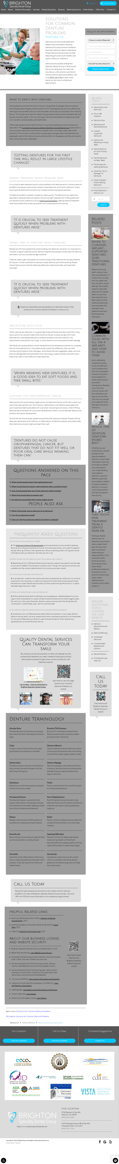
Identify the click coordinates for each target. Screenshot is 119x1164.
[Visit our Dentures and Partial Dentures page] (46, 704)
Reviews (61, 9)
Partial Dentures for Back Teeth (100, 159)
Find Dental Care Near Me (100, 659)
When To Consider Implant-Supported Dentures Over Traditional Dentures (101, 253)
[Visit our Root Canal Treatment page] (66, 704)
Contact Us (111, 9)
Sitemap (18, 1142)
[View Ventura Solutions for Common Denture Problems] (20, 74)
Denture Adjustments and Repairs (100, 626)
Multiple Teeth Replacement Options (99, 646)
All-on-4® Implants (98, 114)
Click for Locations (19, 1041)
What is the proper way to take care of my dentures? (32, 511)
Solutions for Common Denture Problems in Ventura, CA (46, 309)
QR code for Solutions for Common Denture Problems (27, 1016)
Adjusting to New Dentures (101, 108)
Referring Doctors (74, 9)
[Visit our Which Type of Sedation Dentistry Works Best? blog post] (101, 424)
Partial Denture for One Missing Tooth (100, 151)
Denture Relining (100, 633)
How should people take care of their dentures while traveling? (36, 491)
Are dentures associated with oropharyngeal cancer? (32, 499)
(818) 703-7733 (67, 1128)
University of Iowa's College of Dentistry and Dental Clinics (45, 128)
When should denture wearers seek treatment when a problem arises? (39, 486)
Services (36, 9)
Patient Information (23, 9)
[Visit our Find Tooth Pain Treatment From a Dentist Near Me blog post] (101, 512)
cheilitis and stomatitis (48, 200)
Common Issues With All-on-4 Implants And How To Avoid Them (100, 345)
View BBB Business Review (41, 953)
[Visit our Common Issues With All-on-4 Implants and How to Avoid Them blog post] (101, 333)
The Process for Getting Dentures (101, 165)
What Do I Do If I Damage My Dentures (100, 173)
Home (3, 9)
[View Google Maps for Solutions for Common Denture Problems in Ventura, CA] (33, 682)
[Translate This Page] (115, 1160)
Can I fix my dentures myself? (23, 515)
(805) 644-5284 (56, 77)
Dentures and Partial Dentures (100, 125)
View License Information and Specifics (44, 979)
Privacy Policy (10, 1142)
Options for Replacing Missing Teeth (101, 142)
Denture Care (99, 120)
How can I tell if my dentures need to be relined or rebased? (35, 519)
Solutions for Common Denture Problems (33, 1011)
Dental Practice (100, 654)
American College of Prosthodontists (29, 545)
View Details (31, 994)
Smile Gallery (88, 9)
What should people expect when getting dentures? (32, 482)
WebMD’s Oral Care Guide (30, 931)
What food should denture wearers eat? (27, 495)
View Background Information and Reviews (40, 990)
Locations (92, 3)
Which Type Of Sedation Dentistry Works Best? (100, 435)
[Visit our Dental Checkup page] (26, 704)
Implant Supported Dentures (98, 133)
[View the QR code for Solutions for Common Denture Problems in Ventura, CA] (64, 678)
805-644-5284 (21, 896)
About (10, 9)
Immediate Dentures (98, 638)
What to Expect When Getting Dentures (100, 182)
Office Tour (100, 9)
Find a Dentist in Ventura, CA (100, 191)
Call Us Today (109, 3)
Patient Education (49, 9)
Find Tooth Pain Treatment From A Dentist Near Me (100, 523)
